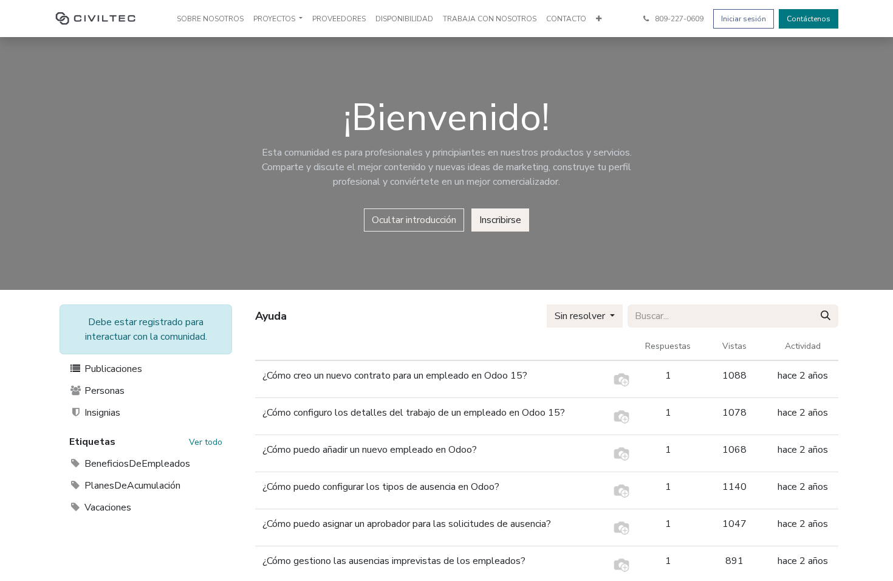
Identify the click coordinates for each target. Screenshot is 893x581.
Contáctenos (808, 19)
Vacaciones (106, 507)
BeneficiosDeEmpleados (136, 463)
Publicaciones (112, 369)
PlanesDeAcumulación (131, 485)
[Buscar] (825, 316)
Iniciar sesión (743, 19)
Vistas (734, 346)
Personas (103, 390)
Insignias (101, 412)
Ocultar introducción (414, 220)
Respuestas (668, 346)
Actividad (803, 346)
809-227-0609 (678, 19)
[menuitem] (210, 19)
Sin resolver (581, 316)
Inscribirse (500, 220)
